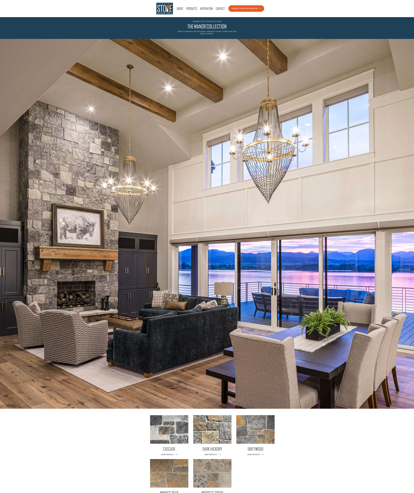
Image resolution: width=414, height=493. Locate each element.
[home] (164, 8)
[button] (180, 8)
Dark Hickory (212, 449)
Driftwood (255, 449)
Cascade (169, 449)
